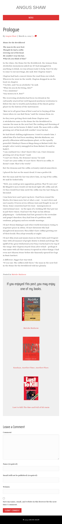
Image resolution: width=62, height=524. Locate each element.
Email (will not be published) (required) (20, 475)
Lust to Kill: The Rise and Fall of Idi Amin (31, 407)
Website (6, 487)
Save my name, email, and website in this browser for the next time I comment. (30, 503)
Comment (7, 432)
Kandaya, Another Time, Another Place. (31, 367)
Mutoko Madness (18, 274)
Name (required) (10, 464)
